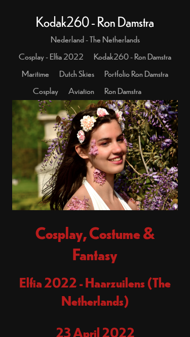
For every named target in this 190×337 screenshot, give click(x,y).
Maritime (35, 73)
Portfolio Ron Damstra (136, 73)
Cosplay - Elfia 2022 (51, 56)
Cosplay (45, 90)
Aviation (81, 90)
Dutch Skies (76, 73)
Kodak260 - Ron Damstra (132, 56)
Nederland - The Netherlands (95, 38)
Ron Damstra (122, 90)
